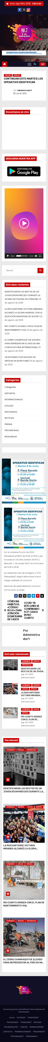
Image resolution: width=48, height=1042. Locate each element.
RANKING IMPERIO (37, 1027)
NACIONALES (11, 411)
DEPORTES (10, 393)
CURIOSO (24, 1027)
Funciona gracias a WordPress (16, 1009)
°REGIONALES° (32, 1036)
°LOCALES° (21, 1017)
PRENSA (8, 424)
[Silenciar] (36, 256)
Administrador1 (24, 90)
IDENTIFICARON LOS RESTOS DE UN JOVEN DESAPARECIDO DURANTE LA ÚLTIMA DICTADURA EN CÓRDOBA (22, 295)
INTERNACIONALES (14, 399)
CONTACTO (8, 1031)
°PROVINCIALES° (17, 1036)
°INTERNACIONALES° (23, 1031)
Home (12, 1017)
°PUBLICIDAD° (26, 1022)
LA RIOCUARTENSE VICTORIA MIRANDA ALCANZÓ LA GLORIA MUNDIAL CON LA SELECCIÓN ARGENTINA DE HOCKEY (24, 312)
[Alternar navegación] (29, 64)
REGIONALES (11, 436)
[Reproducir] (8, 256)
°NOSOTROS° (33, 1017)
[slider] (22, 256)
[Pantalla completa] (40, 256)
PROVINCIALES (12, 430)
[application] (24, 223)
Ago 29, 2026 (27, 674)
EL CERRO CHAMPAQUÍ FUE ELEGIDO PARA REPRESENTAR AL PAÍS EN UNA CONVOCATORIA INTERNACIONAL (22, 343)
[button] (35, 64)
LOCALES (8, 75)
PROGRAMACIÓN (11, 1027)
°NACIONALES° (39, 1031)
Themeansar (23, 1012)
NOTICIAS (17, 75)
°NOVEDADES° (12, 1022)
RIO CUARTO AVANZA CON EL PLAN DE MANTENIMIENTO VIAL (31, 719)
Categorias (10, 387)
